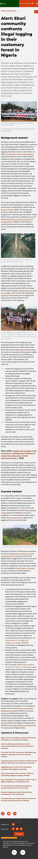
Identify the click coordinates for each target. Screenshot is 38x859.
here (3, 723)
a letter (18, 498)
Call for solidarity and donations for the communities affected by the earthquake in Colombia (17, 746)
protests (4, 295)
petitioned (23, 350)
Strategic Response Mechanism (23, 725)
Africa (3, 11)
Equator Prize (6, 210)
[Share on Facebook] (3, 813)
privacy (31, 841)
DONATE (19, 834)
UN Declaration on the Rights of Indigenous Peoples (20, 640)
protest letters (17, 518)
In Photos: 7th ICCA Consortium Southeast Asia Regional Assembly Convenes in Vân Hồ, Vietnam (18, 754)
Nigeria (14, 11)
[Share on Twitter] (9, 813)
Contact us (5, 824)
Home (4, 3)
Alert (8, 11)
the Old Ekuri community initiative (19, 154)
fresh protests (15, 482)
